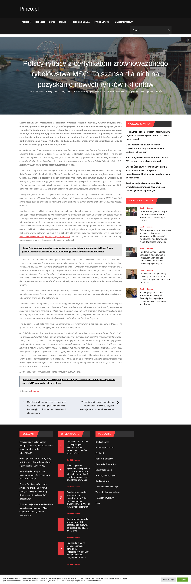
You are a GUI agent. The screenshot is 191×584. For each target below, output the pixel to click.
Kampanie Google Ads (106, 464)
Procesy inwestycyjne (106, 475)
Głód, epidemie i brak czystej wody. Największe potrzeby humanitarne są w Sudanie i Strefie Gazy (145, 148)
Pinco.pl (29, 9)
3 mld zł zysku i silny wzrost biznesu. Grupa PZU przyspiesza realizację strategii (34, 475)
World (98, 503)
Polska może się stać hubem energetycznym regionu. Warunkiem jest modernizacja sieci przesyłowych (148, 135)
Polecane (26, 22)
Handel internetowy (123, 22)
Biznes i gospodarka (105, 447)
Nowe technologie (104, 470)
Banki (52, 22)
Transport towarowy (105, 498)
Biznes (62, 22)
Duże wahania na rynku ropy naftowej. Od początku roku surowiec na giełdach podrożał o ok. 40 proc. (155, 278)
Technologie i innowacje (107, 487)
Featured (35, 391)
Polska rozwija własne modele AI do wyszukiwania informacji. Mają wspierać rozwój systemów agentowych (145, 187)
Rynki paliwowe (101, 22)
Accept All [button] (182, 579)
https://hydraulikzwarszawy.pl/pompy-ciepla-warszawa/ (44, 237)
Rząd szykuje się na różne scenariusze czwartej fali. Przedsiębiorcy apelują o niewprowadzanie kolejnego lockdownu (153, 298)
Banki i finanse (146, 208)
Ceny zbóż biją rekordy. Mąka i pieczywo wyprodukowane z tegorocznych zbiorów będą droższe (154, 215)
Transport (40, 22)
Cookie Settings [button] (168, 579)
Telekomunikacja (81, 22)
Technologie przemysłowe (108, 492)
